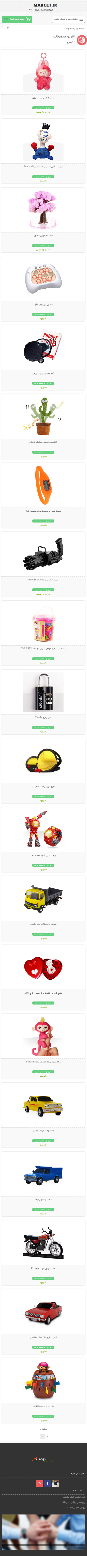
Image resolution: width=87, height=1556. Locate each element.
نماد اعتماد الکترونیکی (74, 1497)
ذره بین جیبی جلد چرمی (43, 373)
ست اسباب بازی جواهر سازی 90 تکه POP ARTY (43, 649)
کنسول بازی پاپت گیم (43, 304)
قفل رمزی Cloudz (43, 718)
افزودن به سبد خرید (43, 108)
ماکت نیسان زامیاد (43, 1200)
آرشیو (70, 42)
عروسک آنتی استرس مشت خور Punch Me (43, 167)
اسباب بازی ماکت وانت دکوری (43, 1337)
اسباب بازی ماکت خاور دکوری (43, 924)
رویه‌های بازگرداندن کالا (73, 1502)
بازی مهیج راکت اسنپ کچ (43, 786)
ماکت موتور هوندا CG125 (43, 1268)
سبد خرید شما (17, 19)
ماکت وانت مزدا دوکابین (43, 1131)
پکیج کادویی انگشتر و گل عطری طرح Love (43, 993)
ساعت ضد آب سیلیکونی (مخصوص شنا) (43, 511)
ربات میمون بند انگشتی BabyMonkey (43, 1062)
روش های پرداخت (76, 1507)
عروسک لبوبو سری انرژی (43, 98)
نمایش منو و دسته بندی (66, 19)
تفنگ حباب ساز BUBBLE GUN (43, 580)
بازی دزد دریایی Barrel (43, 1406)
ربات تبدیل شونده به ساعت (43, 855)
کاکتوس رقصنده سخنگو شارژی (43, 442)
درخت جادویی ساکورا (43, 236)
